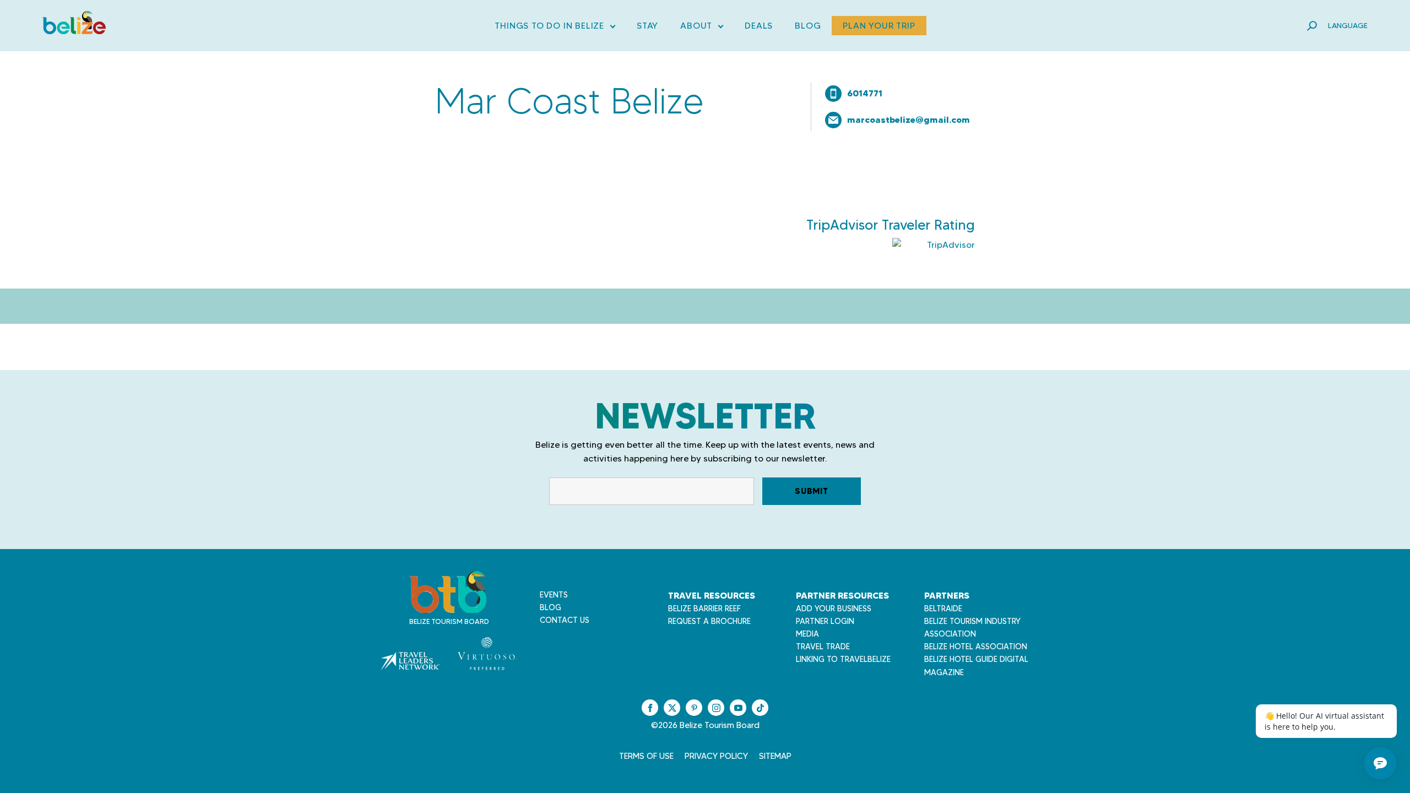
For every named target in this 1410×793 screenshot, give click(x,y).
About (701, 28)
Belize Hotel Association (975, 646)
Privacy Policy (716, 756)
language (1348, 25)
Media (807, 634)
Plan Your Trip (879, 25)
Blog (808, 25)
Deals (759, 25)
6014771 (864, 93)
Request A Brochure (709, 621)
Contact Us (564, 620)
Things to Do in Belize (555, 28)
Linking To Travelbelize (843, 659)
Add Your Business (833, 608)
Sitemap (775, 756)
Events (554, 595)
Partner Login (825, 621)
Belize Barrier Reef (704, 608)
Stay (647, 25)
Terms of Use (646, 756)
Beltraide (943, 608)
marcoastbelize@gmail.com (908, 119)
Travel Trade (823, 646)
